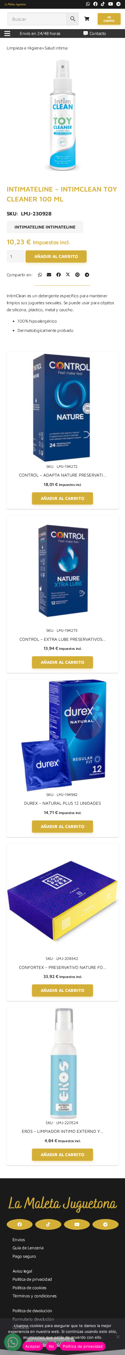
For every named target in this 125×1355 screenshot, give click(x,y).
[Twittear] (68, 274)
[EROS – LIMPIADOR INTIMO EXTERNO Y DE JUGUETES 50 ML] (63, 1011)
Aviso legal (22, 1271)
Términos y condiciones (34, 1295)
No (51, 1346)
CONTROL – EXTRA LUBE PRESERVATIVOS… (62, 639)
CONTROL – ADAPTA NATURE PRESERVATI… (62, 475)
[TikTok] (103, 4)
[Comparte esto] (40, 274)
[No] (118, 1337)
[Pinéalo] (77, 274)
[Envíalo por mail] (49, 274)
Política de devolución (32, 1310)
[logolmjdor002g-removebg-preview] (15, 4)
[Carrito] (87, 19)
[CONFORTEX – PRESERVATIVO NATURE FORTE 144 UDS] (63, 846)
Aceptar (32, 1346)
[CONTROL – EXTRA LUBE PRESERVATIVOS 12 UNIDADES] (63, 518)
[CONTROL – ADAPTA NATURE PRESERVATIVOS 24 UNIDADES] (63, 354)
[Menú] (7, 33)
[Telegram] (118, 4)
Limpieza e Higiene (24, 47)
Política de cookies (29, 1287)
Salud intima (55, 47)
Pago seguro (24, 1256)
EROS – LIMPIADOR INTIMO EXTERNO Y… (62, 1131)
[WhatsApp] (88, 4)
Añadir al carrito (56, 256)
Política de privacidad (32, 1279)
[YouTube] (110, 4)
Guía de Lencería (28, 1247)
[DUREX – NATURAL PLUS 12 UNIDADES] (63, 682)
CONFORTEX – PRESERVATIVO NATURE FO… (62, 967)
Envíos (18, 1239)
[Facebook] (95, 4)
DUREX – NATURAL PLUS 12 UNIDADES (62, 803)
